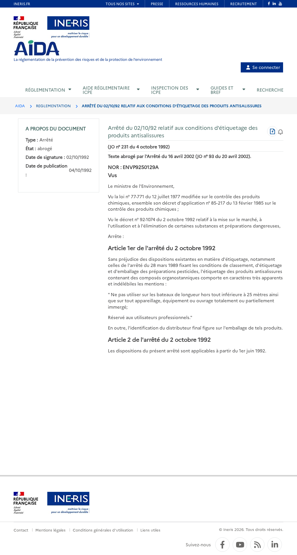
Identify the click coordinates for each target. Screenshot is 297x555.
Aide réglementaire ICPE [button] (106, 90)
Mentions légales (50, 529)
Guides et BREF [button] (222, 90)
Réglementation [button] (45, 90)
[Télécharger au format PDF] (272, 131)
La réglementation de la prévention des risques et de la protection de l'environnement (88, 59)
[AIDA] (37, 48)
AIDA (20, 105)
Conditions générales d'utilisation (103, 529)
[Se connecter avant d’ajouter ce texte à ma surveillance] (280, 131)
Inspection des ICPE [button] (169, 90)
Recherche (270, 90)
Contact (21, 529)
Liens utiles (150, 529)
